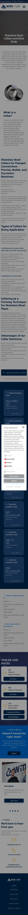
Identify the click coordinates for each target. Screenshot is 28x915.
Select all (14, 480)
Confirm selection (14, 476)
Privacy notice (9, 486)
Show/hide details (10, 471)
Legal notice (18, 486)
